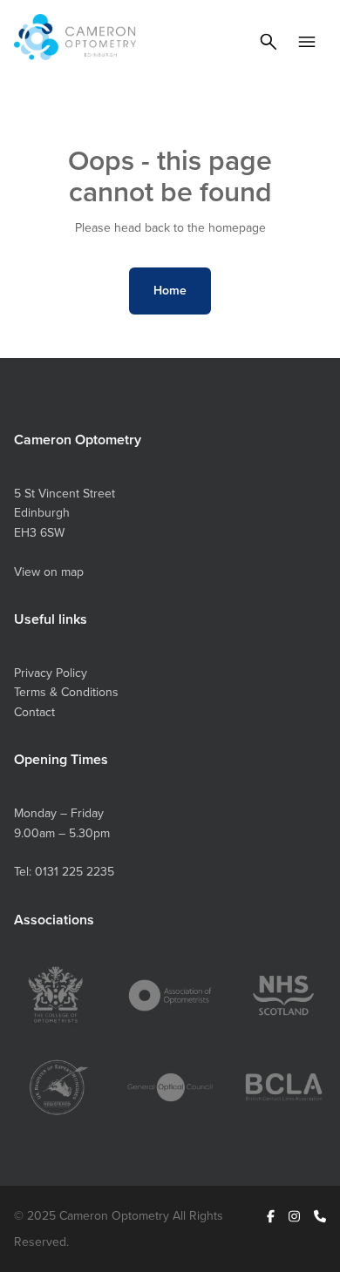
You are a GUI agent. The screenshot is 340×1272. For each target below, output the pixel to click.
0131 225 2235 (74, 871)
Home (170, 290)
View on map (49, 571)
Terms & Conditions (66, 691)
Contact (34, 712)
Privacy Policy (50, 672)
